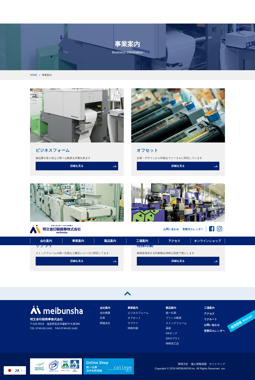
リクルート (210, 319)
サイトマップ (217, 363)
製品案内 (110, 240)
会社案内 (46, 240)
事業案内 (78, 240)
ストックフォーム (176, 323)
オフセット (147, 150)
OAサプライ (173, 338)
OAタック (171, 333)
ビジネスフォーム (53, 150)
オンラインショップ (207, 240)
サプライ (44, 245)
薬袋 (168, 328)
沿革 (102, 317)
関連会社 (105, 323)
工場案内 (142, 240)
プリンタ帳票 (173, 317)
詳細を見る (76, 165)
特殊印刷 (145, 245)
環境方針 (183, 363)
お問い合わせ (171, 229)
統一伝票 (171, 312)
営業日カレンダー (192, 229)
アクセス (174, 240)
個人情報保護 (199, 363)
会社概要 (105, 312)
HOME (33, 75)
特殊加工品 (172, 343)
